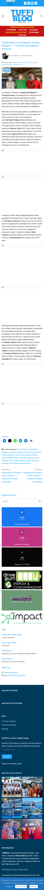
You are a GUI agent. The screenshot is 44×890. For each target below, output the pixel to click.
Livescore (23, 30)
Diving (32, 62)
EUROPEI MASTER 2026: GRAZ (16, 32)
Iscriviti (7, 757)
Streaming (33, 30)
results (36, 458)
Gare (36, 62)
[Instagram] (36, 3)
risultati (5, 461)
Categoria (16, 62)
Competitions (25, 62)
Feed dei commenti (9, 725)
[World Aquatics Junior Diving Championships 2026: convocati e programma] (12, 787)
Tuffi (21, 64)
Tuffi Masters (7, 651)
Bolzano (24, 449)
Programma (11, 30)
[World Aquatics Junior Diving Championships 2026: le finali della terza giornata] (12, 829)
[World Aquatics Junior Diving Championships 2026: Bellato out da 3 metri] (32, 808)
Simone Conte (14, 461)
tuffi (10, 463)
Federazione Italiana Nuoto (12, 635)
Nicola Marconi (14, 55)
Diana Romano (36, 452)
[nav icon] (3, 16)
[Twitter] (28, 3)
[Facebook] (25, 3)
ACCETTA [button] (34, 886)
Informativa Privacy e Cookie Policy (15, 870)
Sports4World (7, 659)
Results (10, 64)
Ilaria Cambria (27, 455)
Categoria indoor (24, 452)
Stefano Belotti (25, 461)
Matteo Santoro (13, 458)
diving (4, 455)
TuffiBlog (16, 463)
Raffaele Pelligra (26, 458)
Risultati (17, 64)
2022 (18, 449)
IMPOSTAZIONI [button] (21, 886)
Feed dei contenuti (9, 721)
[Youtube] (32, 3)
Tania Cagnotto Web (9, 643)
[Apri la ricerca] (41, 16)
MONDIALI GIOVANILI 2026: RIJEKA (22, 27)
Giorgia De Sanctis (14, 455)
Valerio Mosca (25, 463)
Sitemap (5, 729)
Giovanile (5, 64)
